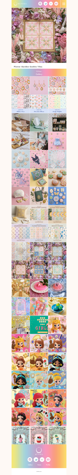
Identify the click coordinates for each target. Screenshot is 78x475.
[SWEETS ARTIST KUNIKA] (20, 4)
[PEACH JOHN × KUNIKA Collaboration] (57, 141)
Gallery (30, 465)
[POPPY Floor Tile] (21, 288)
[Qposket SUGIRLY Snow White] (57, 398)
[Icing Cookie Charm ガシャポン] (21, 85)
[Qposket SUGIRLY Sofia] (39, 343)
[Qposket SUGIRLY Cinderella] (39, 380)
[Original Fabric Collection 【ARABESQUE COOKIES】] (21, 233)
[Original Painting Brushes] (21, 306)
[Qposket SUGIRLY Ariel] (21, 398)
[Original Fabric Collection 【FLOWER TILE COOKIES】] (39, 233)
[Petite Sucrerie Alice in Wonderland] (21, 435)
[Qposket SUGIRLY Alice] (39, 417)
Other (39, 71)
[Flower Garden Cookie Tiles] (39, 251)
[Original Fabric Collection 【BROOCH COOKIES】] (57, 233)
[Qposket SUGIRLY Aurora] (57, 325)
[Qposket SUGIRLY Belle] (21, 361)
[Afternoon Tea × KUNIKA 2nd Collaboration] (21, 122)
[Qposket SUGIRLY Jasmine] (57, 361)
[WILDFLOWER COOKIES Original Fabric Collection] (21, 251)
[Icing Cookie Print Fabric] (21, 104)
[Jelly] (39, 288)
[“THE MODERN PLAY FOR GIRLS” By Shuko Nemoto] (39, 325)
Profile (48, 465)
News (39, 465)
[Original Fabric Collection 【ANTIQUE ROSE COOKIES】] (57, 214)
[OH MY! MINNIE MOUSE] (21, 325)
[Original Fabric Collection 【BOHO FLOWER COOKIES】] (39, 214)
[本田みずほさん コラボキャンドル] (39, 306)
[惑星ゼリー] (57, 306)
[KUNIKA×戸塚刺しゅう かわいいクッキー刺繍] (39, 177)
